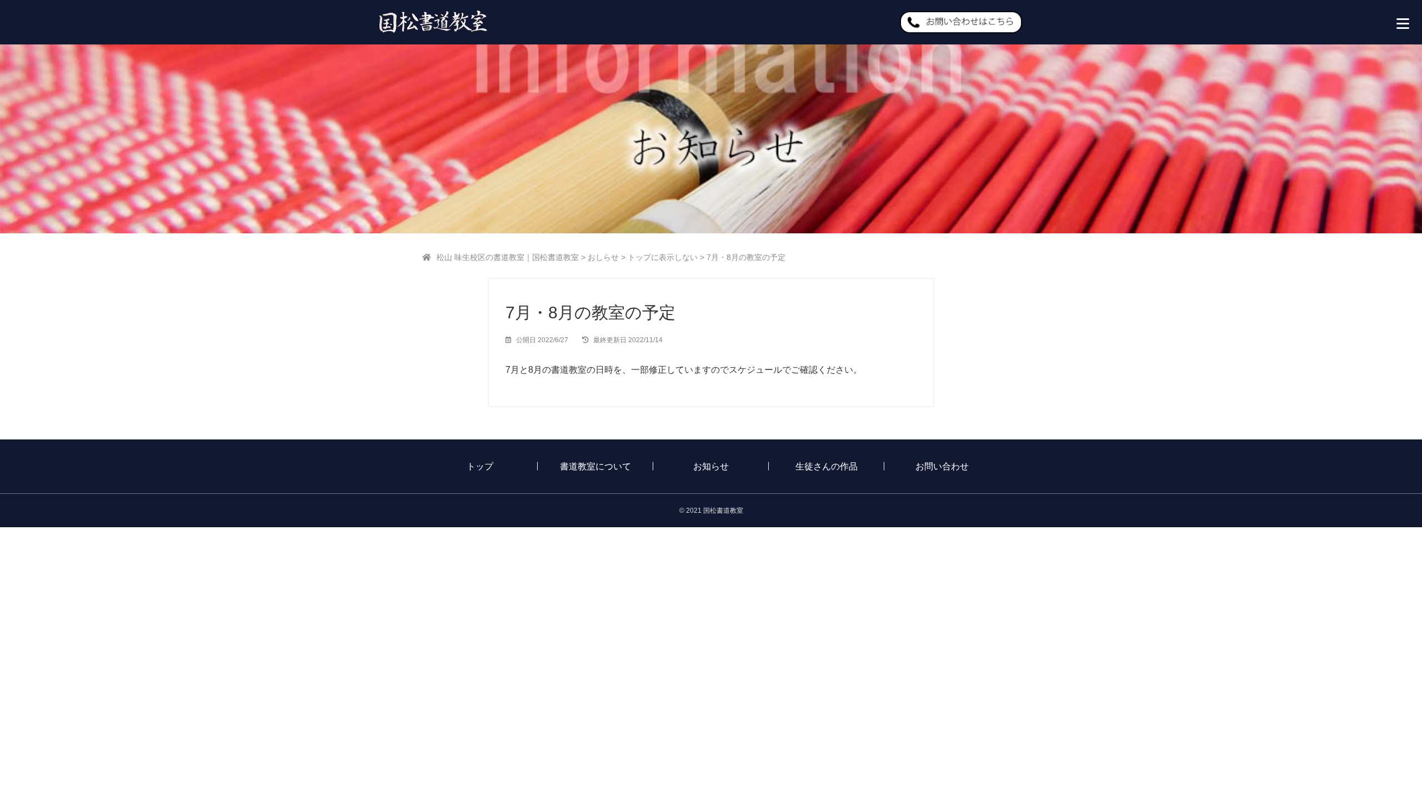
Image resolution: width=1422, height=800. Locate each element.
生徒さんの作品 (826, 466)
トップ (480, 466)
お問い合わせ (942, 466)
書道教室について (595, 466)
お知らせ (711, 466)
